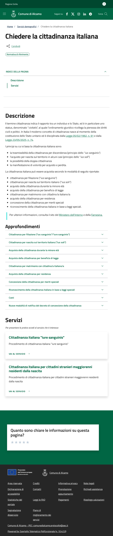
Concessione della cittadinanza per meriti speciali (34, 282)
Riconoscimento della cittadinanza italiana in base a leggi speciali (42, 289)
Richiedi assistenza (93, 489)
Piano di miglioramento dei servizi (42, 514)
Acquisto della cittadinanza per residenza (30, 274)
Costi (11, 297)
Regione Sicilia (11, 4)
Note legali (89, 483)
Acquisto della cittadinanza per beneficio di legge (34, 258)
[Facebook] (66, 14)
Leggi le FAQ (39, 499)
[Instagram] (77, 14)
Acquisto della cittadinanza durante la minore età (34, 250)
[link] (20, 353)
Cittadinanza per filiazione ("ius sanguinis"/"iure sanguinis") (39, 234)
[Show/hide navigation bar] (4, 14)
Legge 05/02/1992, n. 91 (80, 136)
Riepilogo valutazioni (94, 499)
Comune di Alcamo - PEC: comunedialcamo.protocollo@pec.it (38, 525)
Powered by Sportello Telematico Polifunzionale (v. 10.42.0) (37, 531)
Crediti (36, 483)
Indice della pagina (17, 71)
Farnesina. (97, 215)
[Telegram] (89, 14)
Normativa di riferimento (17, 54)
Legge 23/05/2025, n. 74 (19, 140)
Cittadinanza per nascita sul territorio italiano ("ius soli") (37, 242)
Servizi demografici (26, 26)
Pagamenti (63, 499)
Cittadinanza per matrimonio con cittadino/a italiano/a (36, 266)
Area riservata (15, 483)
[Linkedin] (83, 14)
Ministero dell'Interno (71, 215)
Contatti (37, 489)
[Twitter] (72, 14)
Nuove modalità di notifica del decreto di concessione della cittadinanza (45, 305)
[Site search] (106, 14)
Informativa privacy (68, 483)
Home (10, 26)
